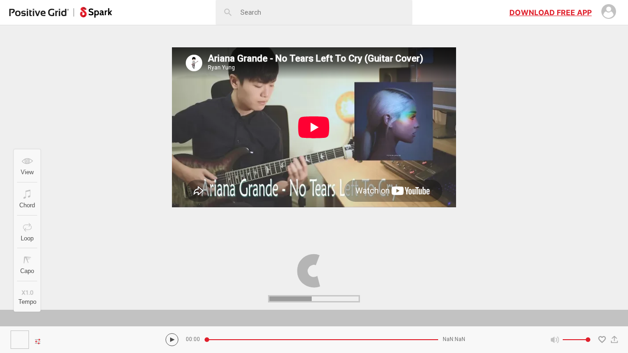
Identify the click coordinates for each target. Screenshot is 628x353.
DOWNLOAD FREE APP (550, 12)
